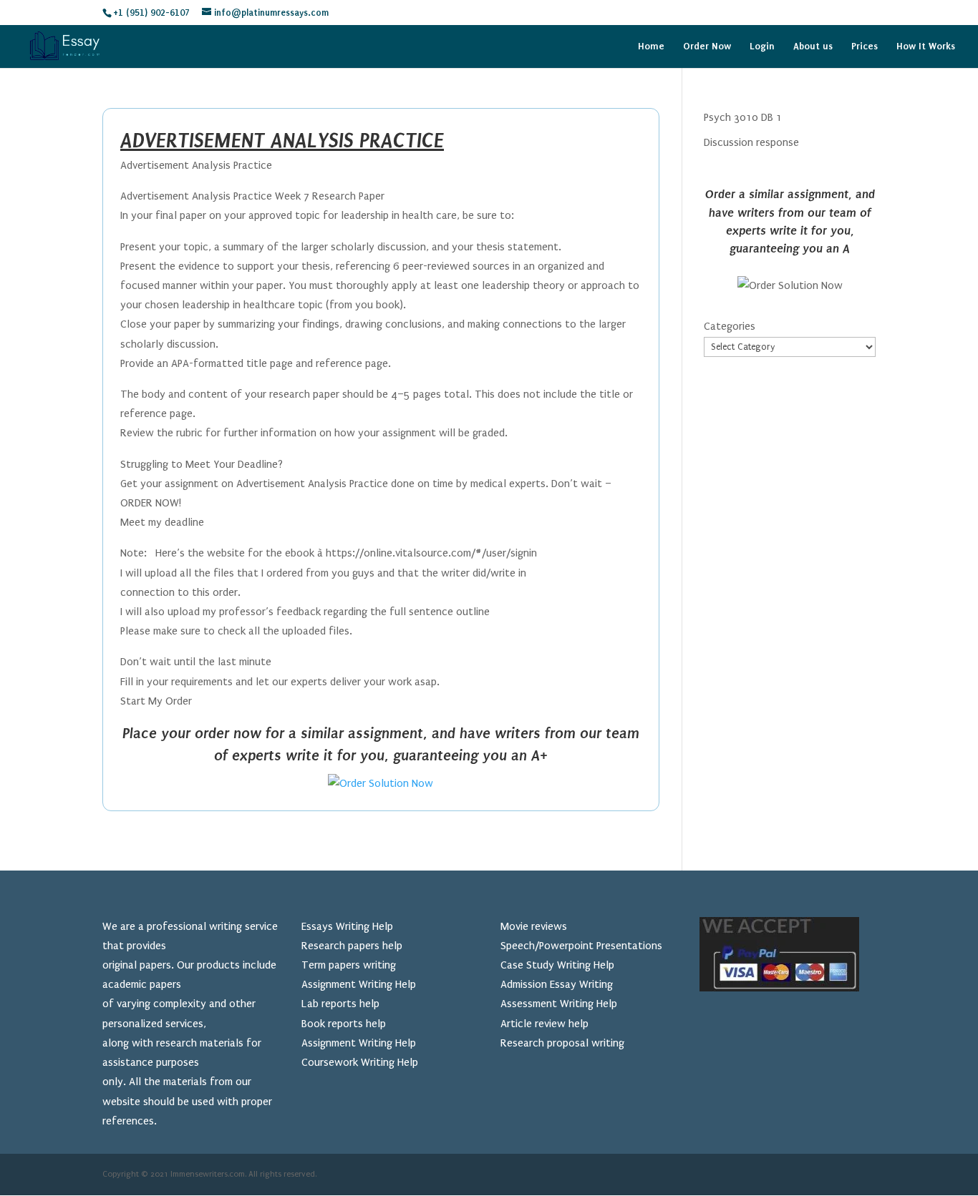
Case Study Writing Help (557, 965)
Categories (729, 326)
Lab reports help (340, 1003)
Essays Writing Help (347, 926)
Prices (864, 46)
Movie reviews (533, 926)
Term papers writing (348, 965)
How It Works (925, 46)
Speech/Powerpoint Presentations (581, 945)
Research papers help (351, 945)
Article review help (544, 1023)
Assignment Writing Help (358, 984)
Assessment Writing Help (558, 1003)
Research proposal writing (562, 1042)
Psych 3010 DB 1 (743, 117)
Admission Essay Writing (556, 984)
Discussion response (751, 142)
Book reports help (343, 1023)
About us (813, 46)
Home (651, 46)
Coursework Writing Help (359, 1062)
